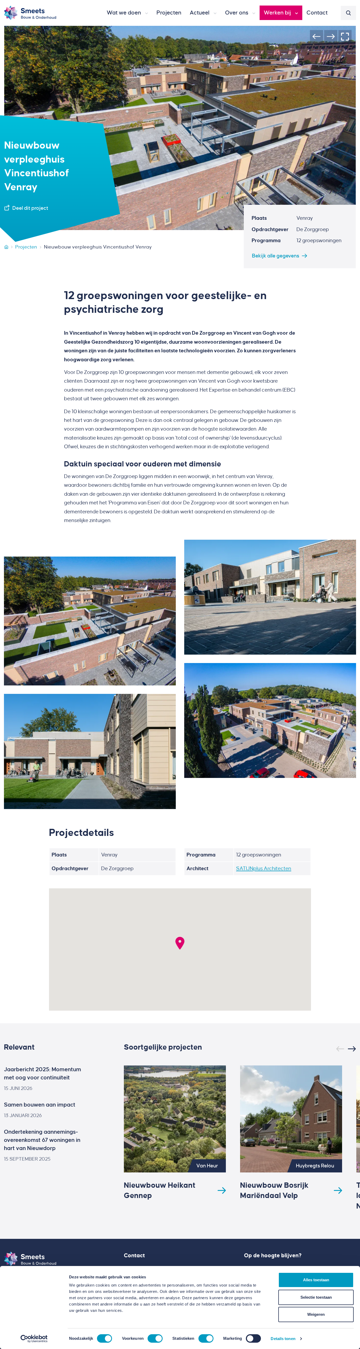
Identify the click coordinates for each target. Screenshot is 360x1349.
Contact (134, 1255)
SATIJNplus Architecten (263, 868)
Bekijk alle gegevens (275, 256)
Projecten (26, 247)
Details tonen (283, 1338)
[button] (127, 13)
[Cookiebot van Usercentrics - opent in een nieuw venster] (34, 1339)
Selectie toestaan (316, 1297)
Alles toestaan (316, 1280)
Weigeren (316, 1314)
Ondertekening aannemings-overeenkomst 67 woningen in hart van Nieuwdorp (42, 1140)
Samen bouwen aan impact (39, 1105)
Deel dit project (30, 208)
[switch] (155, 1338)
